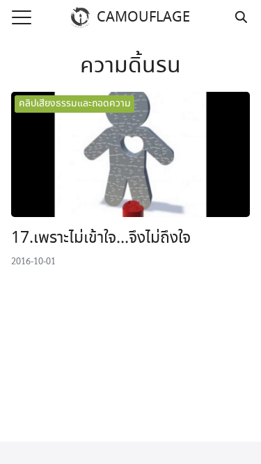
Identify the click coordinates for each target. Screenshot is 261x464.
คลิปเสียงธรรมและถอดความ (75, 104)
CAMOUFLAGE (143, 18)
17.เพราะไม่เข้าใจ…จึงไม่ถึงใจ (101, 238)
